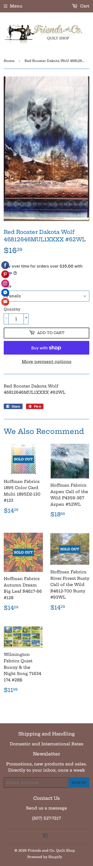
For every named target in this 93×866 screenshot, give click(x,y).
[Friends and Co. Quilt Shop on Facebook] (45, 836)
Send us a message (46, 808)
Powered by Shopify (44, 857)
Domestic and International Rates (46, 743)
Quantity (12, 309)
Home (9, 61)
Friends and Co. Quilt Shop (51, 850)
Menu (16, 5)
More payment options (46, 361)
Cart (84, 5)
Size (7, 286)
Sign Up (79, 782)
